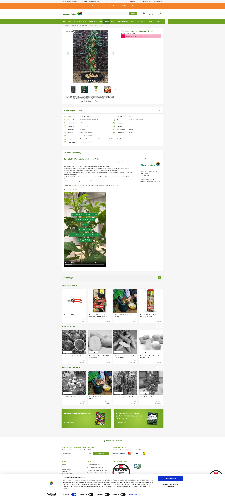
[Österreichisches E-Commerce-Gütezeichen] (138, 466)
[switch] (90, 494)
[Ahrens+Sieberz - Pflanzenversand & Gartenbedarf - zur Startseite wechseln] (72, 14)
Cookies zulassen (170, 478)
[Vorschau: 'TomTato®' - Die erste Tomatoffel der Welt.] (73, 89)
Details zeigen (133, 494)
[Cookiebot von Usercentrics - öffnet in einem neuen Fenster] (51, 494)
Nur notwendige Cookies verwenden (170, 485)
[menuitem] (72, 1)
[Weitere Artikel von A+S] (150, 165)
